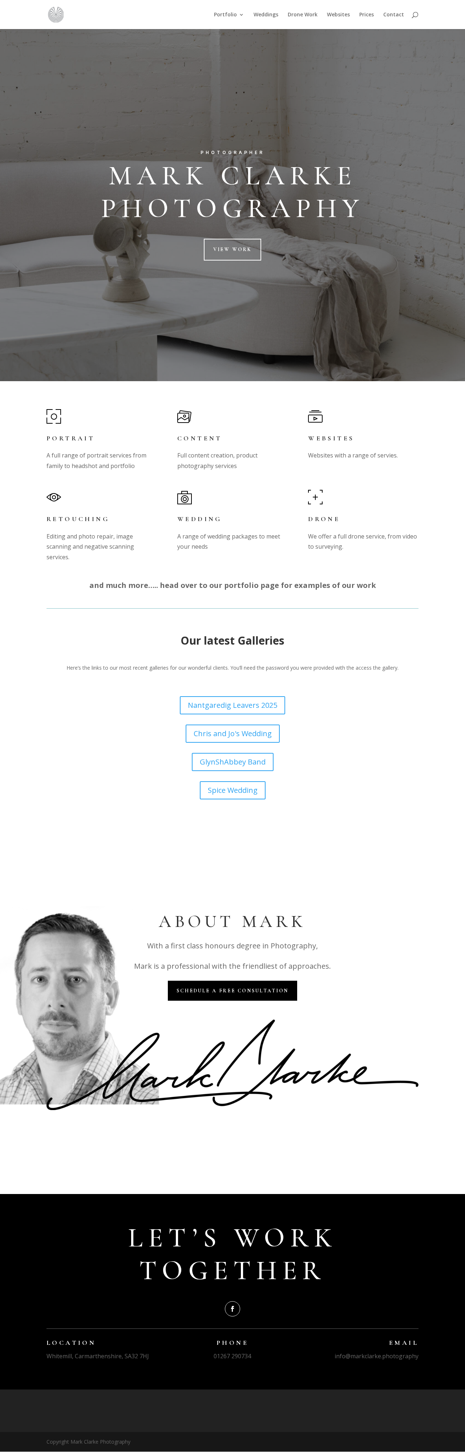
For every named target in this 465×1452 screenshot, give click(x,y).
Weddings (266, 15)
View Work (232, 249)
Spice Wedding (233, 790)
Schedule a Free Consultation (232, 991)
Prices (366, 15)
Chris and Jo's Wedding (233, 733)
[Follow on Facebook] (232, 1308)
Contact (393, 15)
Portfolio (225, 15)
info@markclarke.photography (376, 1356)
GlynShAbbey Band (233, 762)
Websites (338, 15)
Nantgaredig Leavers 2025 (232, 705)
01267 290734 (232, 1356)
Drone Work (303, 15)
